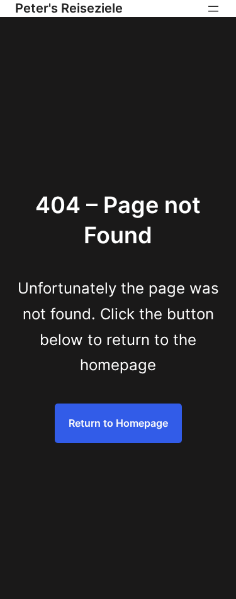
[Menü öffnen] (213, 8)
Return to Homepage (118, 423)
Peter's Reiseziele (69, 8)
